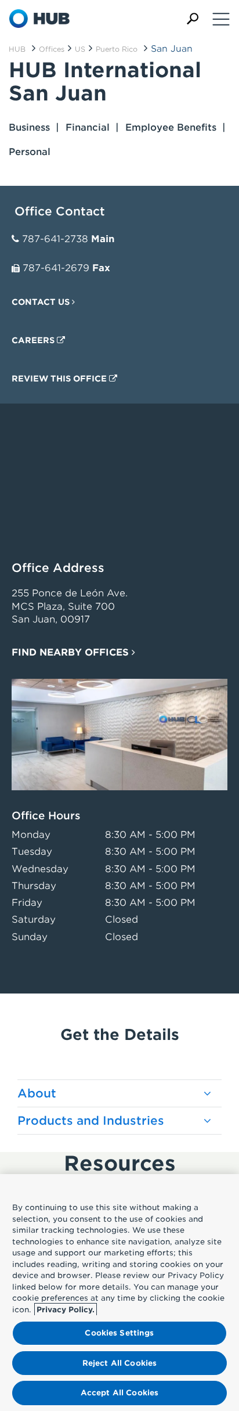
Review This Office (60, 378)
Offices (51, 49)
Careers (34, 340)
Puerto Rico (116, 49)
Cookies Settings (119, 1333)
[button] (192, 19)
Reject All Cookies (119, 1363)
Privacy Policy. (66, 1309)
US (80, 49)
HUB (17, 49)
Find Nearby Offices (72, 652)
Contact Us (42, 302)
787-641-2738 (55, 238)
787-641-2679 (56, 267)
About (36, 1093)
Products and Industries (90, 1121)
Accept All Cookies (119, 1392)
